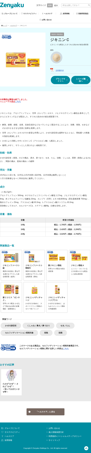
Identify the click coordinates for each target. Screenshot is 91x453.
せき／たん (65, 326)
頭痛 (60, 333)
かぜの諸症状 (10, 326)
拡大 (56, 5)
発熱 (46, 333)
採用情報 (8, 440)
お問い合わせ (54, 428)
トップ (5, 25)
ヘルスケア (13, 25)
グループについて (12, 428)
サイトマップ (54, 440)
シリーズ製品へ (81, 80)
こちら (18, 102)
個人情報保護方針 (56, 432)
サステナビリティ (12, 432)
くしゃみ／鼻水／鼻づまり (38, 326)
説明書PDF (60, 70)
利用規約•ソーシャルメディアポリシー (65, 436)
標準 (50, 5)
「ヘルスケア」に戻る (45, 412)
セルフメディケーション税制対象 (19, 333)
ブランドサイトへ (60, 80)
